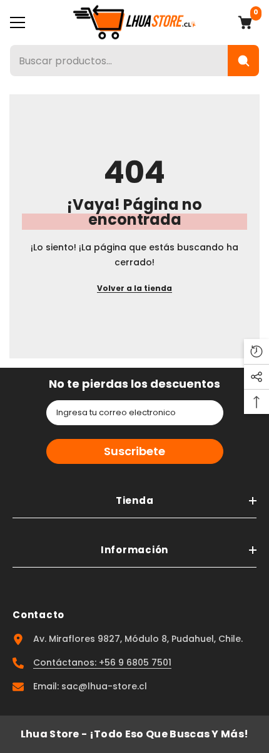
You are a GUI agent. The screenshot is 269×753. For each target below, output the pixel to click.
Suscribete (134, 451)
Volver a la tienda (134, 288)
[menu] (17, 22)
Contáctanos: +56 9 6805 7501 (102, 662)
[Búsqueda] (243, 60)
